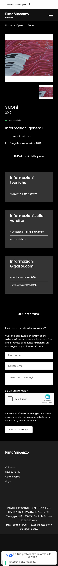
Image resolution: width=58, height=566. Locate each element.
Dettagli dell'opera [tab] (30, 156)
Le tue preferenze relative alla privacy (32, 555)
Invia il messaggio (19, 429)
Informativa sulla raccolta (20, 562)
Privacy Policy (12, 472)
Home (8, 25)
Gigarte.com (31, 529)
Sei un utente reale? (16, 391)
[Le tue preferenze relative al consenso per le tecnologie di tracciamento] (6, 563)
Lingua (8, 481)
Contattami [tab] (30, 314)
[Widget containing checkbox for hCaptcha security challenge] (29, 399)
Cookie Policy (12, 476)
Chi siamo (10, 467)
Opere (20, 25)
